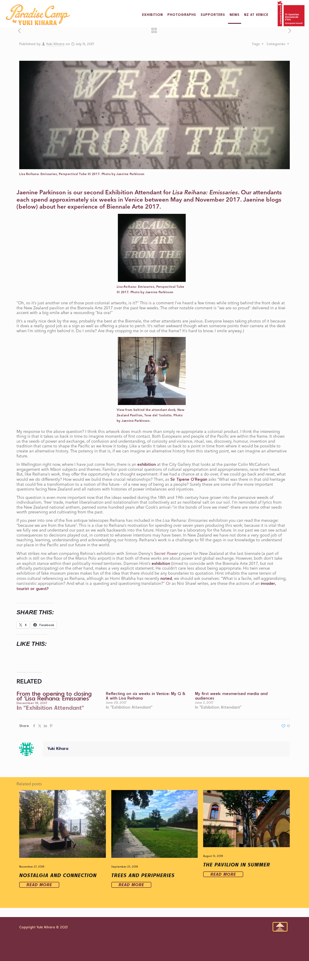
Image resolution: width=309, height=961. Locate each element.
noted (166, 578)
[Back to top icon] (280, 927)
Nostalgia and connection (58, 875)
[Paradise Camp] (38, 14)
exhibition (146, 464)
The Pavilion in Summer (236, 864)
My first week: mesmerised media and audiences (231, 695)
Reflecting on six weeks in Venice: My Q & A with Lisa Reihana (145, 695)
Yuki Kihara (55, 44)
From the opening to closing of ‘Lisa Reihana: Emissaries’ (54, 696)
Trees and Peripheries (143, 875)
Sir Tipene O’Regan (188, 479)
